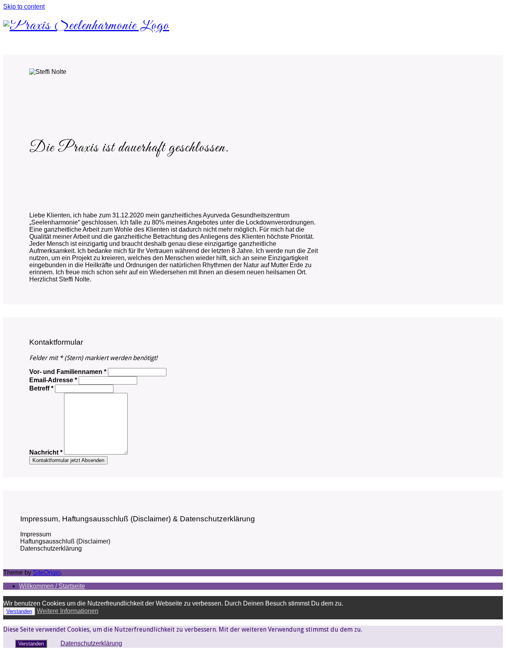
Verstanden (19, 611)
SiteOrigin (47, 572)
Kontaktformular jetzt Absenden (68, 460)
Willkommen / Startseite (52, 586)
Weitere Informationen (67, 611)
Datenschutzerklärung (91, 643)
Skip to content (24, 6)
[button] (253, 534)
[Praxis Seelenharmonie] (86, 26)
